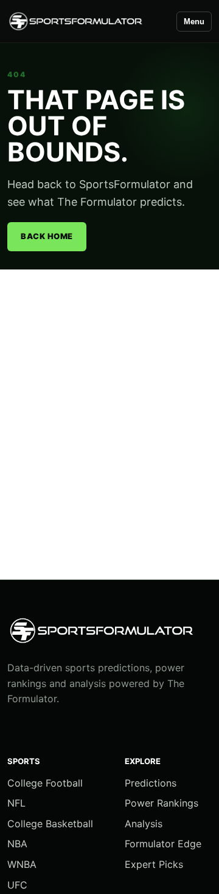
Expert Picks (154, 864)
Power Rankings (161, 803)
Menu (194, 21)
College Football (45, 783)
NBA (17, 844)
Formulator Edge (163, 844)
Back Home (47, 236)
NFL (16, 803)
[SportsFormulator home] (86, 21)
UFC (17, 885)
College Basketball (50, 824)
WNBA (21, 864)
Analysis (143, 824)
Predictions (150, 783)
